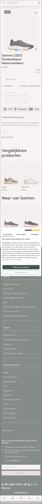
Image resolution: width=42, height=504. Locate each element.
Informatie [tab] (34, 234)
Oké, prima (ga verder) (21, 267)
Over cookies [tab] (21, 234)
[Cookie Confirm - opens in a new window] (32, 230)
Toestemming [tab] (7, 234)
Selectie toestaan (21, 272)
